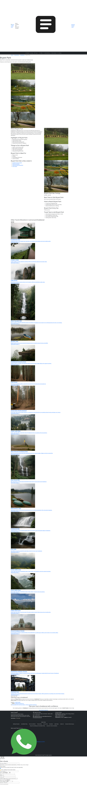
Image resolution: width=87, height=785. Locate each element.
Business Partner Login (73, 26)
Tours (36, 53)
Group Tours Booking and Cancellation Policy (37, 725)
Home (28, 53)
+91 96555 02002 (17, 702)
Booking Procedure (16, 723)
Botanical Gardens (15, 164)
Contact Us (46, 710)
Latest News (56, 723)
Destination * (2, 764)
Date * (1, 772)
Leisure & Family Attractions (17, 165)
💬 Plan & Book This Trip (24, 704)
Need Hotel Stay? (3, 780)
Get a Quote (54, 53)
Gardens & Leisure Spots (17, 162)
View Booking (47, 53)
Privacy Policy (39, 723)
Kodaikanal (22, 55)
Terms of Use (45, 723)
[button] (38, 53)
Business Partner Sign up (69, 723)
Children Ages (2, 778)
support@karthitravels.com (47, 716)
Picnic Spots (14, 166)
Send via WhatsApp (4, 784)
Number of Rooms (3, 782)
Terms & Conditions (32, 723)
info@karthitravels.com (19, 703)
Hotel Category (3, 781)
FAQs (41, 53)
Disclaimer (51, 723)
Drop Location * (3, 771)
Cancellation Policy (24, 723)
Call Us (43, 741)
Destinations (16, 55)
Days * (1, 774)
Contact (59, 53)
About (32, 53)
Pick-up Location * (3, 763)
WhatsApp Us (39, 741)
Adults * (1, 775)
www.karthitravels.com (38, 717)
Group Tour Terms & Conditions (52, 725)
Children (1, 777)
